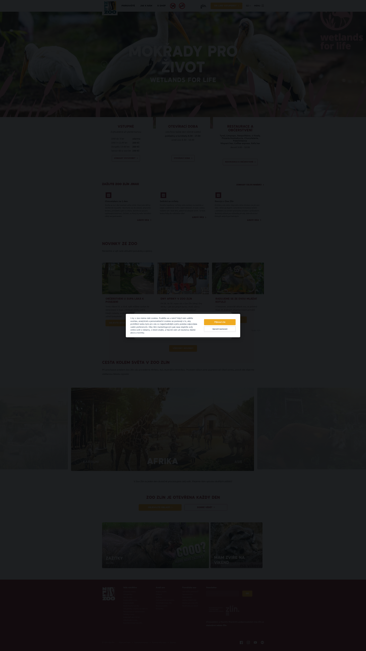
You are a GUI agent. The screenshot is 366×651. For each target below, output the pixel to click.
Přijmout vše (219, 322)
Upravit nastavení (219, 329)
